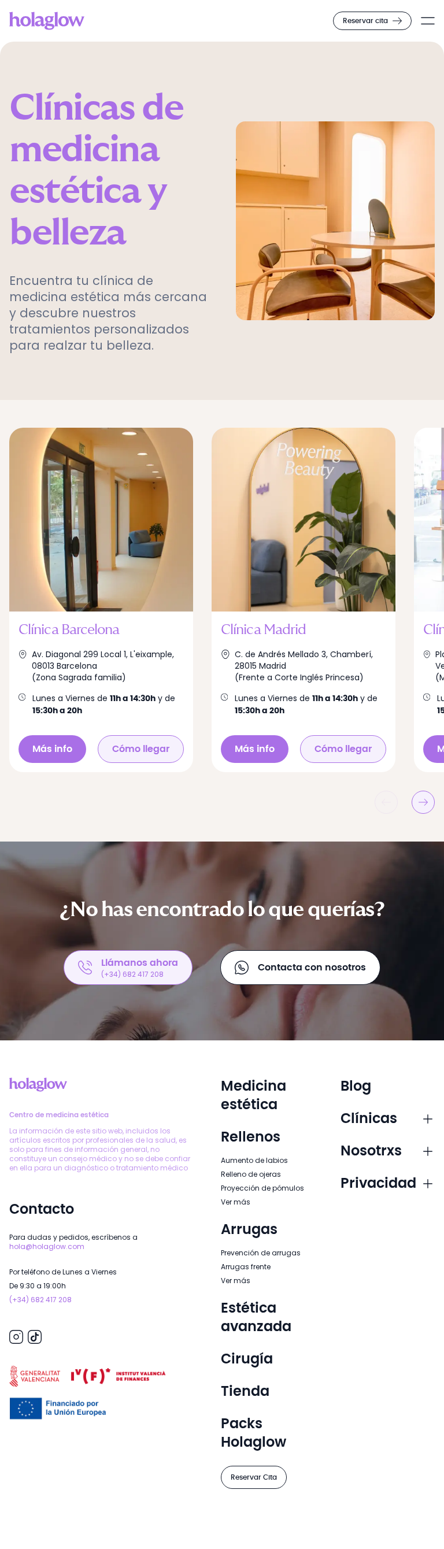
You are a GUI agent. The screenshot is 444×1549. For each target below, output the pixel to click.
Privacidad (378, 1184)
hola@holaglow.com (46, 1246)
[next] (423, 802)
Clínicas (369, 1119)
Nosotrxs (371, 1151)
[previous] (386, 802)
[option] (110, 600)
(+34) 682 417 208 (40, 1300)
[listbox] (222, 600)
